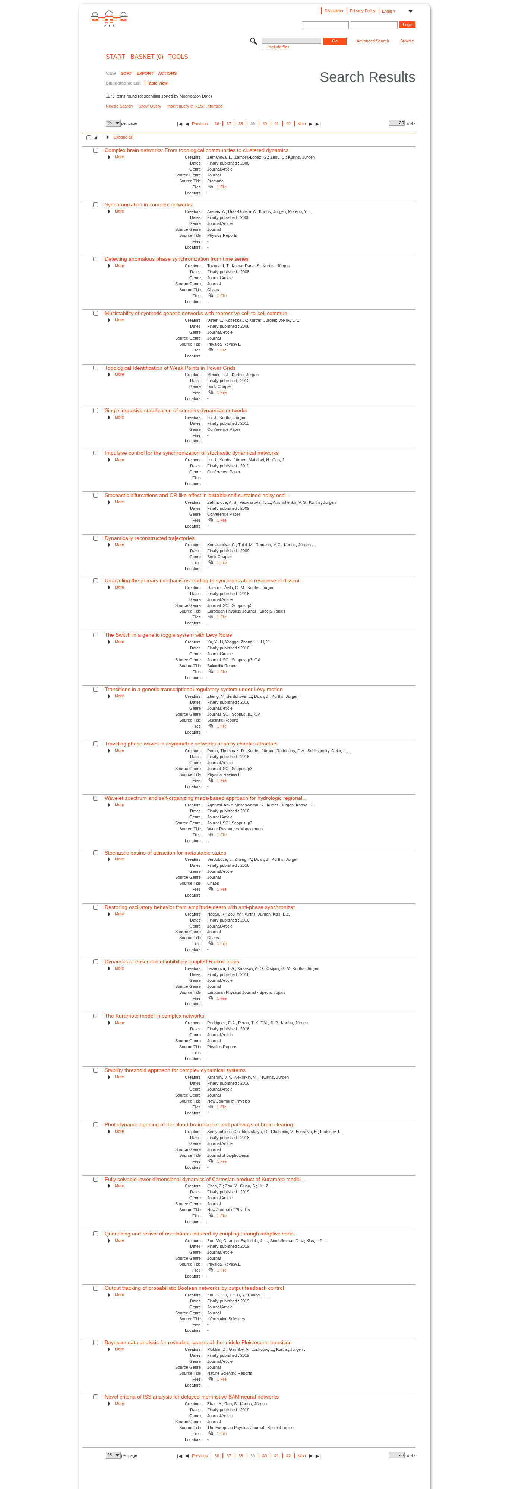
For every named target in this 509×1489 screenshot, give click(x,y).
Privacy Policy (363, 11)
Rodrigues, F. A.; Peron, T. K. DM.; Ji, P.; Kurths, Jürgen (257, 1023)
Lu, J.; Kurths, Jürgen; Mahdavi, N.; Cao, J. (246, 460)
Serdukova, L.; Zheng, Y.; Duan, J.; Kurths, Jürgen (252, 859)
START (116, 57)
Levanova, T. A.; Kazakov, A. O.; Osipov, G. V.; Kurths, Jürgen (263, 968)
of (408, 123)
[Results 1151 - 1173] (318, 124)
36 (217, 123)
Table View (157, 83)
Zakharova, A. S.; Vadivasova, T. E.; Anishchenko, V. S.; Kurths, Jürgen (271, 502)
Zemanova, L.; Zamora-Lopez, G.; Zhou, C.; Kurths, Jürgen (261, 157)
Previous (200, 123)
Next (301, 123)
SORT (126, 73)
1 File (221, 187)
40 (264, 123)
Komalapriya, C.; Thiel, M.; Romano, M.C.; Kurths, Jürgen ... (261, 545)
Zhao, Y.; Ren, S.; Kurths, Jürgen (237, 1403)
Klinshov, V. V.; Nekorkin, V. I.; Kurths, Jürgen (248, 1077)
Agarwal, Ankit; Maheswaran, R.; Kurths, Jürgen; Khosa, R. (260, 805)
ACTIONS (167, 73)
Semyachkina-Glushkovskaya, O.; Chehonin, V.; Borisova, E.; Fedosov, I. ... (276, 1131)
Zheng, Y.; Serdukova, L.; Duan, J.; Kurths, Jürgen (252, 696)
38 (240, 123)
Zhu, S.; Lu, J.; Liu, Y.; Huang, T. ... (238, 1295)
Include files (279, 47)
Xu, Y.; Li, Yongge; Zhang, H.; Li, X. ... (240, 642)
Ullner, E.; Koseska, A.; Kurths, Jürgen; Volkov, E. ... (253, 320)
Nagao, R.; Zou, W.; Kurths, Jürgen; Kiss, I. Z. (248, 914)
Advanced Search (373, 41)
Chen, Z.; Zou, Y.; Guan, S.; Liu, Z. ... (240, 1186)
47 (413, 123)
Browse (407, 41)
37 (229, 123)
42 (288, 123)
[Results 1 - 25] (180, 124)
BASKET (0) (146, 57)
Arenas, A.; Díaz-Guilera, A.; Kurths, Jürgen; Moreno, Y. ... (259, 211)
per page (129, 123)
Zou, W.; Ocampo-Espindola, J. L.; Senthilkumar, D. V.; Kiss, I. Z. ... (267, 1240)
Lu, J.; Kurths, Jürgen (226, 417)
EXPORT (145, 73)
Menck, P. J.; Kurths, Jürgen (233, 374)
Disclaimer (334, 11)
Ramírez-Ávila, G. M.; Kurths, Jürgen (240, 587)
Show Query (150, 106)
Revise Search (119, 106)
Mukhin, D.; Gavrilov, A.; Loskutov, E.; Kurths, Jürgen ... (257, 1349)
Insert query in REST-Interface (194, 106)
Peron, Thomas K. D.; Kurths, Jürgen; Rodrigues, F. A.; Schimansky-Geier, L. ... (279, 750)
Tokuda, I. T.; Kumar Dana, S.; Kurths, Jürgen (248, 266)
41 (276, 123)
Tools (178, 57)
